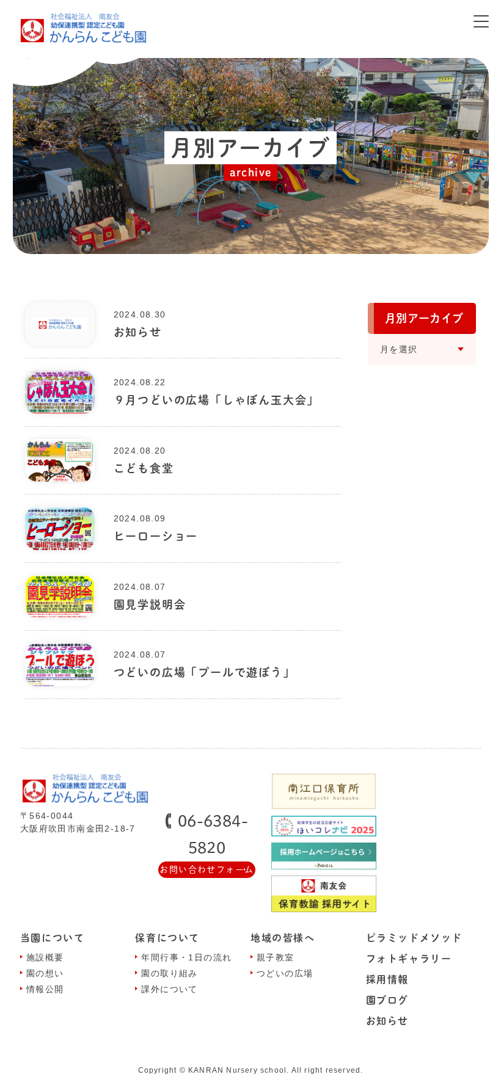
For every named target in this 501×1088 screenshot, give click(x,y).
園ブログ (387, 1000)
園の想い (45, 973)
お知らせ (387, 1021)
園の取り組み (169, 973)
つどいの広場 (285, 973)
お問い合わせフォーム (206, 869)
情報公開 (45, 989)
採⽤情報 (387, 979)
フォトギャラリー (409, 958)
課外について (169, 989)
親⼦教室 (275, 957)
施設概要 (45, 957)
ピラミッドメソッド (414, 938)
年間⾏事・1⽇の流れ (186, 957)
